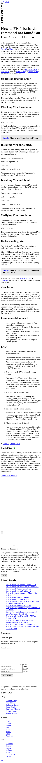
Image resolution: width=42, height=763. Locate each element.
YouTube (9, 746)
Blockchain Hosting (13, 709)
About (8, 752)
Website (25, 671)
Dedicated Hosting (12, 705)
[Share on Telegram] (2, 21)
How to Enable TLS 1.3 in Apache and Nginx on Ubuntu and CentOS (23, 602)
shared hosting (33, 72)
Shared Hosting (11, 701)
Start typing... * (26, 664)
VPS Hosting (10, 703)
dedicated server (31, 70)
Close (4, 575)
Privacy (8, 756)
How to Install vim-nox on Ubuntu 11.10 (21, 585)
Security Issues (11, 713)
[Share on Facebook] (1, 7)
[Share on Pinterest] (2, 14)
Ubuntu (12, 49)
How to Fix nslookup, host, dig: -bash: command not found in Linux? (20, 621)
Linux (8, 734)
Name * (25, 666)
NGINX (9, 730)
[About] (2, 532)
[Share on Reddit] (2, 11)
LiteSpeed (4, 280)
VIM (18, 444)
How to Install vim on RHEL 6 (17, 599)
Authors (9, 750)
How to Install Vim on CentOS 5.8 (18, 606)
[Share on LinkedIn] (2, 16)
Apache (22, 278)
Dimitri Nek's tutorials (9, 476)
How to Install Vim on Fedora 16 (18, 597)
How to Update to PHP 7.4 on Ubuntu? (20, 624)
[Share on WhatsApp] (2, 23)
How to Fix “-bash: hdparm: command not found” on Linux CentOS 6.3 (21, 613)
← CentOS (5, 2)
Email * (25, 669)
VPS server (5, 72)
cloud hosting (21, 72)
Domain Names (11, 711)
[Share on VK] (2, 18)
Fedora (8, 725)
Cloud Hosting (11, 707)
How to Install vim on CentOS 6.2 (18, 591)
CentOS (4, 49)
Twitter (8, 748)
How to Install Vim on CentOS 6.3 (18, 589)
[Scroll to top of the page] (2, 761)
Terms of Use (11, 754)
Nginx (28, 278)
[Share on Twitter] (2, 9)
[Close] (14, 545)
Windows (9, 736)
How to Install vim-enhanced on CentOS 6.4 (22, 587)
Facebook (9, 744)
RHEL (8, 727)
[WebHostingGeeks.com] (6, 683)
